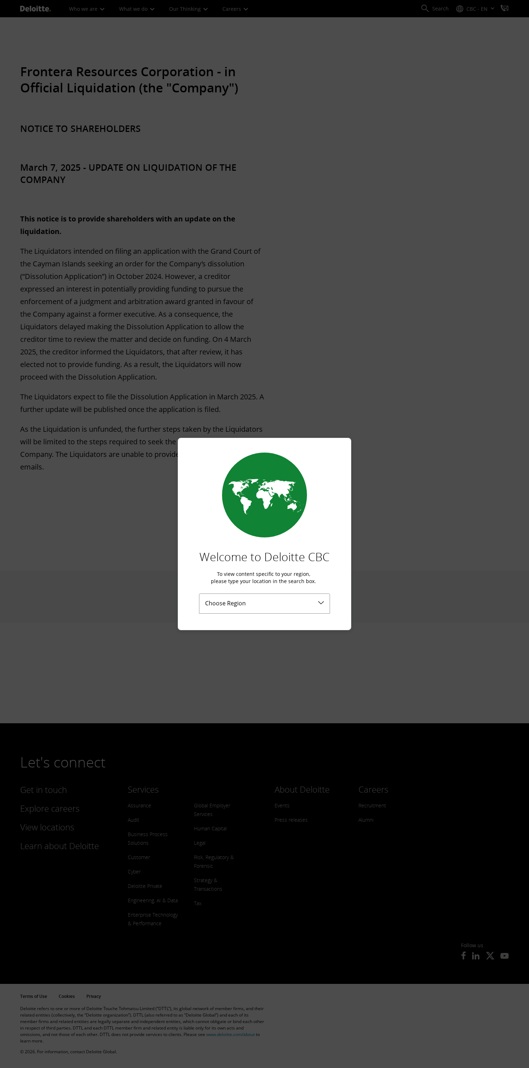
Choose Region (225, 603)
